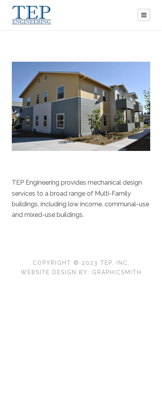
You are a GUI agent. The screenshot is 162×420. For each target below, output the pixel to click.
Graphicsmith (117, 272)
